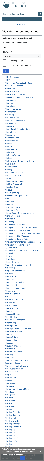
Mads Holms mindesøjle (15, 94)
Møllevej (8, 403)
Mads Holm (10, 89)
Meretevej (9, 198)
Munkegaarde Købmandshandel (18, 328)
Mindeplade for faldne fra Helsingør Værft (22, 233)
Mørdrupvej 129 (12, 435)
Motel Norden (11, 317)
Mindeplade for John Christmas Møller (21, 227)
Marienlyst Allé (11, 149)
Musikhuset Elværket (14, 369)
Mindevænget (11, 256)
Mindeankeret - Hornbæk (16, 225)
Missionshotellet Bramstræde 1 (18, 265)
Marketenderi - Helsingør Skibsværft (20, 161)
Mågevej (8, 374)
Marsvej (8, 170)
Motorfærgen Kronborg (15, 320)
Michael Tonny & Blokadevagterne (19, 213)
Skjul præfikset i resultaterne (18, 65)
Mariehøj (8, 146)
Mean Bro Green (12, 187)
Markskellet (10, 164)
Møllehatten (10, 398)
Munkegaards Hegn (13, 331)
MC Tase (8, 80)
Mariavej (8, 144)
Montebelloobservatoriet (15, 288)
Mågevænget (10, 377)
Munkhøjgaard (11, 354)
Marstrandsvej (11, 167)
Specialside (23, 24)
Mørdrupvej (10, 429)
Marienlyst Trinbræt (13, 155)
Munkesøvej (10, 349)
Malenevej (9, 115)
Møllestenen (10, 401)
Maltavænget (10, 123)
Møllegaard (10, 395)
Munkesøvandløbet (13, 346)
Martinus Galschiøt (13, 175)
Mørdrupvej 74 (11, 441)
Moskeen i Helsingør (13, 314)
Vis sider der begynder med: (15, 43)
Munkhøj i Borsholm (13, 352)
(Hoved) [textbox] (8, 56)
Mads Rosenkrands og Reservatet (19, 97)
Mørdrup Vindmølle (13, 427)
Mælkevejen (10, 383)
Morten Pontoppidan (14, 299)
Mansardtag (10, 126)
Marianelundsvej (12, 141)
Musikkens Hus (11, 372)
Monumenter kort (12, 294)
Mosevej (8, 311)
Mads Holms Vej (12, 91)
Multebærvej (10, 323)
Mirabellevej (10, 259)
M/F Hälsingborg (12, 77)
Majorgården (10, 112)
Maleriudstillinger (12, 117)
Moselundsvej (11, 305)
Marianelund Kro (12, 138)
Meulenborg (10, 204)
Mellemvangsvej (12, 193)
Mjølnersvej (10, 268)
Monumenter (10, 291)
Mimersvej (9, 222)
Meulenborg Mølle (12, 207)
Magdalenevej (11, 103)
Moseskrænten (11, 308)
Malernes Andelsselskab (15, 120)
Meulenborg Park (12, 210)
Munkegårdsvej (11, 337)
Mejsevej (8, 190)
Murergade (9, 357)
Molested (9, 273)
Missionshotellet (12, 262)
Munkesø (9, 343)
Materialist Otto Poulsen (15, 181)
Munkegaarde (11, 326)
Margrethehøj (10, 132)
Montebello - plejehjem (14, 282)
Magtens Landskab (13, 109)
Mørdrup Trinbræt (12, 424)
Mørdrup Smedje (12, 421)
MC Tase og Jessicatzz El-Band (18, 83)
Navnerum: (7, 52)
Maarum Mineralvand (14, 86)
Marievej (8, 158)
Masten (8, 178)
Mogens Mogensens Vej (15, 271)
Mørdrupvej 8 (11, 444)
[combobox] (22, 56)
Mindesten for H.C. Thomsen (17, 236)
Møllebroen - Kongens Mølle (17, 389)
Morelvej (8, 297)
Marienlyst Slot (11, 152)
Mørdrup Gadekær (13, 415)
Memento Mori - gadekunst (16, 196)
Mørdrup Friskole (12, 412)
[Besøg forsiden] (16, 4)
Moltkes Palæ (10, 276)
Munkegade (10, 334)
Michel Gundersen (12, 216)
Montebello (10, 279)
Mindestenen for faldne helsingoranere (21, 250)
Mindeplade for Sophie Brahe (17, 230)
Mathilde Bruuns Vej (13, 184)
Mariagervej (10, 135)
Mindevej (9, 253)
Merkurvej (9, 201)
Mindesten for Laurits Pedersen (18, 239)
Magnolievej (10, 106)
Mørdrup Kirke (11, 418)
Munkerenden (11, 340)
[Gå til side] (40, 14)
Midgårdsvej (10, 219)
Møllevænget (10, 406)
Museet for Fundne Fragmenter (18, 366)
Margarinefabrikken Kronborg (17, 129)
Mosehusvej (10, 302)
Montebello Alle (11, 285)
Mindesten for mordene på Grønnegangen (23, 242)
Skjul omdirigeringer (14, 61)
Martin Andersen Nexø (14, 172)
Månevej (8, 380)
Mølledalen (9, 392)
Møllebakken (10, 386)
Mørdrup (8, 409)
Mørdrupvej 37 (11, 438)
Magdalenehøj (11, 100)
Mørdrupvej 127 (11, 432)
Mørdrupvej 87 (11, 447)
